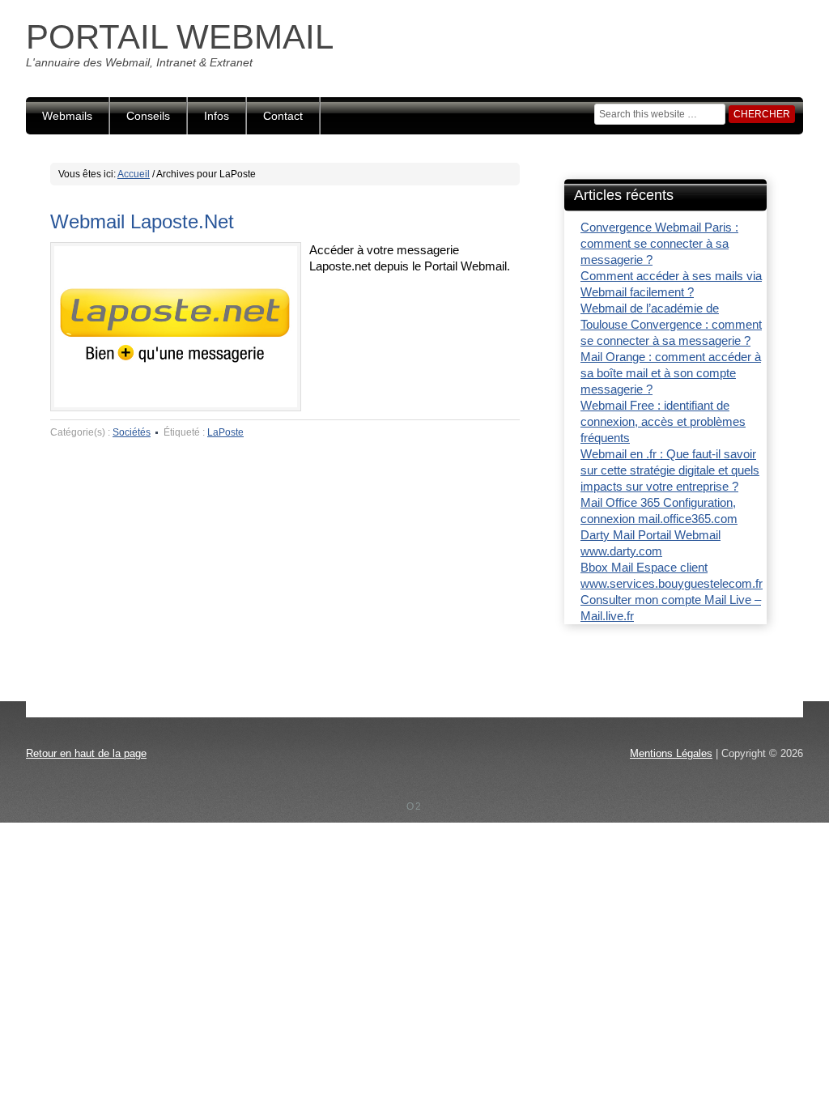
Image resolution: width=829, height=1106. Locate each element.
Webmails (67, 115)
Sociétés (132, 432)
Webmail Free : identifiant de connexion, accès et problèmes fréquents (663, 421)
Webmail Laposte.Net (142, 221)
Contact (283, 115)
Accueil (133, 174)
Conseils (148, 115)
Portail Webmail (180, 37)
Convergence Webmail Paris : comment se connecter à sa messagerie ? (659, 243)
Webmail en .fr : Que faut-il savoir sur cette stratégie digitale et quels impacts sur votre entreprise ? (669, 470)
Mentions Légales (671, 753)
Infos (216, 115)
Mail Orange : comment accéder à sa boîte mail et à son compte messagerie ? (670, 373)
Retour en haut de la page (86, 753)
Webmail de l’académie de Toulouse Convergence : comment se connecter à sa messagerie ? (671, 324)
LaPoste (225, 432)
